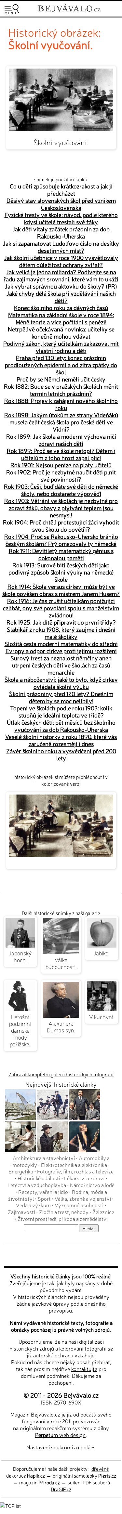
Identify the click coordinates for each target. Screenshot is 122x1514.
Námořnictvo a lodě (92, 1184)
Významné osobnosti (79, 1205)
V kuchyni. (102, 1016)
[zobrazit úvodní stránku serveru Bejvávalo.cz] (69, 12)
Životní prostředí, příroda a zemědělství (63, 1218)
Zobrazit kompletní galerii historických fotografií (61, 1074)
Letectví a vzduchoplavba (36, 1184)
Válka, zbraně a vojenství (83, 1198)
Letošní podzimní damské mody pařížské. (20, 1030)
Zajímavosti (21, 1211)
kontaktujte (84, 1368)
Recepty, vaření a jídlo (43, 1191)
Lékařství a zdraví (84, 1178)
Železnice (103, 1211)
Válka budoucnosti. (61, 963)
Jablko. (102, 953)
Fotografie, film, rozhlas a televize (75, 1171)
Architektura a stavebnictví (44, 1157)
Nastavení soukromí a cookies (61, 1447)
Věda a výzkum (33, 1205)
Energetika (20, 1171)
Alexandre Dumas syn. (61, 1026)
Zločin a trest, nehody (63, 1211)
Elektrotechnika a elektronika (74, 1164)
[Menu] (12, 9)
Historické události (39, 1178)
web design (60, 1434)
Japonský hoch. (20, 956)
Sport (44, 1198)
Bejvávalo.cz (81, 1395)
